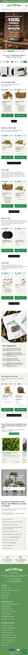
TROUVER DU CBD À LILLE (7, 630)
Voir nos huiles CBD (14, 303)
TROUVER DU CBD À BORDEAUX (8, 637)
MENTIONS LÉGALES (6, 606)
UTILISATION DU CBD (7, 513)
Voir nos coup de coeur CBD (14, 415)
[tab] (12, 160)
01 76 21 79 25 (20, 561)
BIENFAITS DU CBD (19, 513)
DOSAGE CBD (4, 597)
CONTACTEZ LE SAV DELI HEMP (8, 611)
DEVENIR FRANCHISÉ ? (6, 614)
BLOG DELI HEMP (5, 592)
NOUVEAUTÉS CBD (5, 588)
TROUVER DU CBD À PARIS (7, 625)
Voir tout (14, 121)
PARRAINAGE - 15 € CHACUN (7, 618)
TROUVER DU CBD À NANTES (8, 640)
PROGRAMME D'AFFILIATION (8, 616)
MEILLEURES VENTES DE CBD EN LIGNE (10, 590)
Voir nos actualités (14, 433)
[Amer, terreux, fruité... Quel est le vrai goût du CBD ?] (11, 450)
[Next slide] (25, 72)
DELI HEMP (15, 653)
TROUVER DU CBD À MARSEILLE (8, 627)
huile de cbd (15, 537)
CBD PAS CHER (4, 595)
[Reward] (24, 651)
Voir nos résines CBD (14, 256)
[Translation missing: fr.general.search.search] (25, 9)
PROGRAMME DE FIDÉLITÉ (7, 609)
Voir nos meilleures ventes (14, 163)
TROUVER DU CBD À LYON (7, 632)
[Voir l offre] (14, 31)
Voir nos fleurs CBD (14, 211)
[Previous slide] (2, 72)
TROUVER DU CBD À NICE (7, 642)
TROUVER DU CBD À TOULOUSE (8, 635)
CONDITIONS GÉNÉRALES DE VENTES (10, 604)
